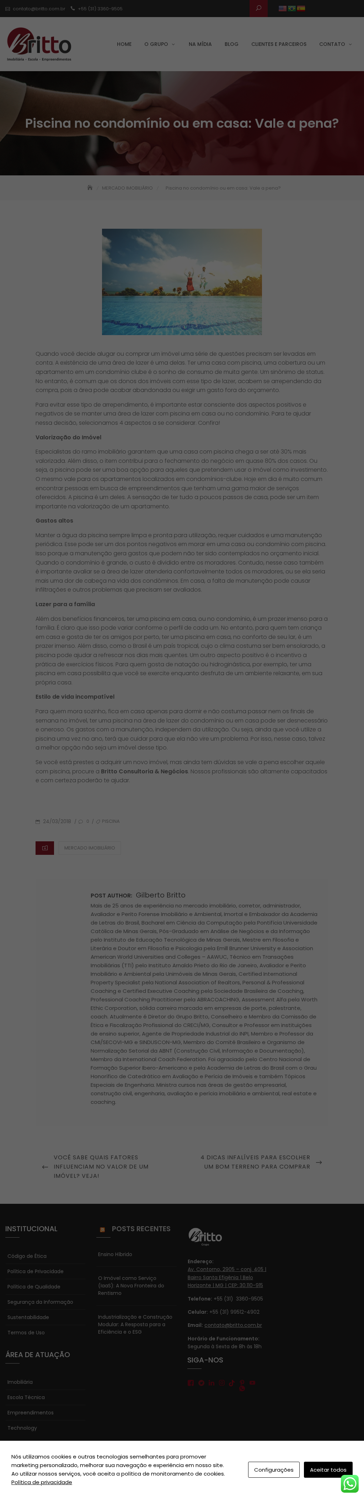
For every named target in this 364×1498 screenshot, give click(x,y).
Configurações (274, 1469)
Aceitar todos (328, 1469)
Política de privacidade (41, 1482)
